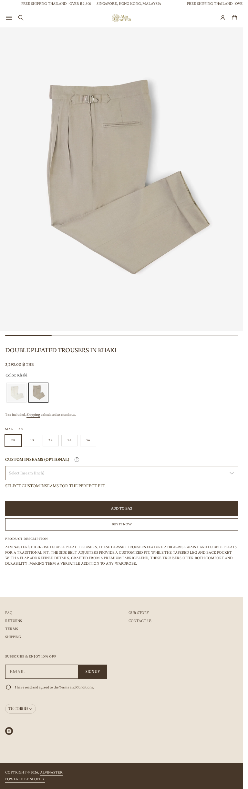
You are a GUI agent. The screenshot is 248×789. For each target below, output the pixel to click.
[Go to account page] (222, 17)
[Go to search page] (21, 17)
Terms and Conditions (76, 687)
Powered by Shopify (25, 779)
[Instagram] (9, 731)
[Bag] (233, 17)
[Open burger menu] (9, 18)
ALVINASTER (51, 772)
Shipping (33, 414)
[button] (21, 17)
